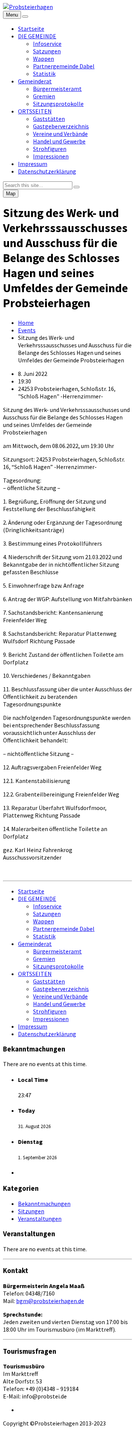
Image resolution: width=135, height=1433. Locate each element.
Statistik (44, 73)
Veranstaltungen (40, 1218)
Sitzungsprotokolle (58, 103)
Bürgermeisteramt (57, 88)
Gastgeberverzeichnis (61, 126)
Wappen (43, 58)
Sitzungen (31, 1211)
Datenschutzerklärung (47, 171)
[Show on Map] (25, 16)
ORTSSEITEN (35, 111)
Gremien (44, 96)
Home (26, 322)
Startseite (31, 28)
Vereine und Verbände (60, 133)
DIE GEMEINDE (37, 36)
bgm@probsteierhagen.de (50, 1301)
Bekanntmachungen (44, 1203)
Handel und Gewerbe (59, 141)
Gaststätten (49, 118)
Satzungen (47, 51)
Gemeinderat (35, 81)
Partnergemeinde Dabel (63, 66)
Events (27, 330)
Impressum (32, 163)
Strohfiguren (49, 148)
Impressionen (51, 156)
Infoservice (47, 43)
